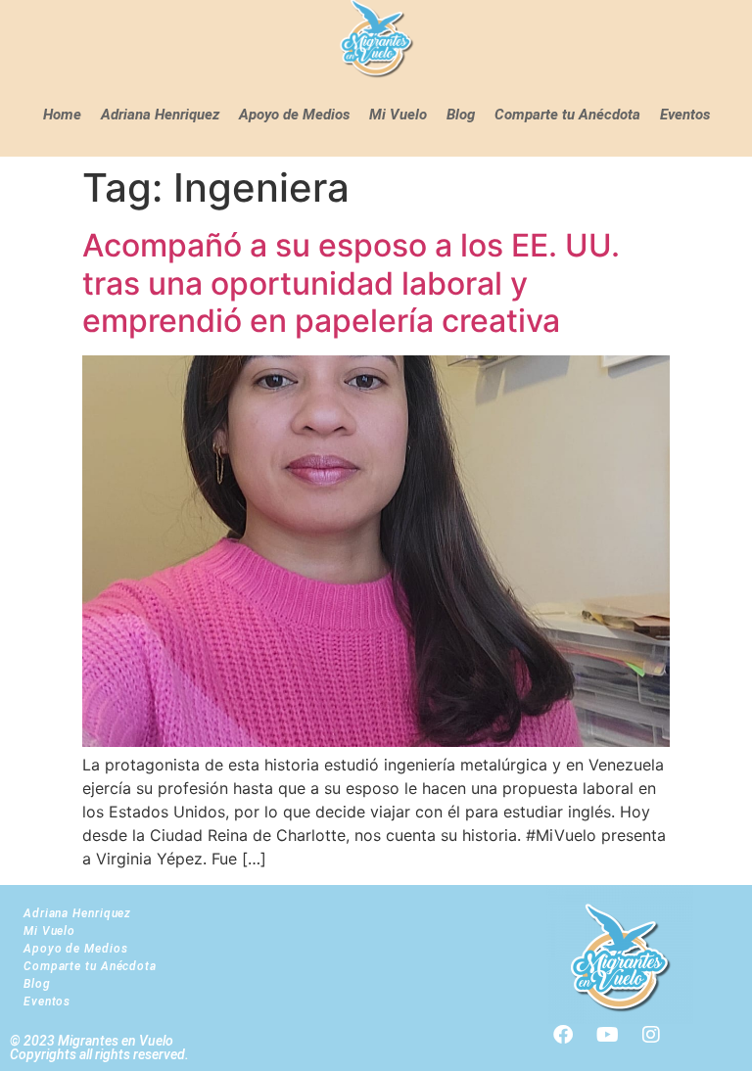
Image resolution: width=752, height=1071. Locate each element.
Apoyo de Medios (294, 114)
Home (62, 114)
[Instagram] (651, 1034)
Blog (460, 114)
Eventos (685, 114)
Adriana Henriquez (160, 114)
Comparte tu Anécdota (567, 114)
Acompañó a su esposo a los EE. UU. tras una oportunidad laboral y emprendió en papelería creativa (351, 283)
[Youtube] (607, 1034)
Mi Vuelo (398, 114)
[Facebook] (563, 1034)
